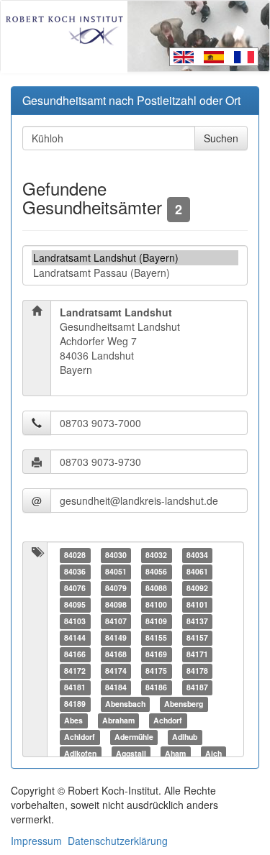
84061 (197, 571)
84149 (116, 637)
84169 (156, 654)
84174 (116, 670)
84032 (156, 554)
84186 (156, 687)
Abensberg (183, 703)
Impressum (36, 840)
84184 (116, 687)
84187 (197, 687)
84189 (75, 703)
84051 (116, 571)
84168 (116, 654)
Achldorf (79, 736)
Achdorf (167, 720)
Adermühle (133, 736)
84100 (156, 604)
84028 (75, 554)
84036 (75, 571)
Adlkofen (80, 753)
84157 (197, 637)
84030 (116, 554)
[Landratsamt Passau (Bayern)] (135, 272)
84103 (75, 621)
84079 (116, 587)
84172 (75, 670)
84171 (197, 654)
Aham (175, 753)
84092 (197, 587)
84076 (75, 587)
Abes (73, 720)
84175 (156, 670)
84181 (75, 687)
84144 (75, 637)
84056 (156, 571)
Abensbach (125, 703)
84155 (156, 637)
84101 (197, 604)
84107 (116, 621)
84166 (75, 654)
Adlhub (184, 736)
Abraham (118, 720)
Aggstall (131, 753)
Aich (213, 753)
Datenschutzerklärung (118, 840)
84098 (116, 604)
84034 (197, 554)
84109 (156, 621)
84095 (75, 604)
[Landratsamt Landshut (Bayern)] (135, 257)
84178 (197, 670)
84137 (197, 621)
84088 (156, 587)
